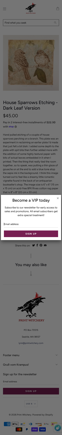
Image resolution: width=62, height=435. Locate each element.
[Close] (57, 198)
